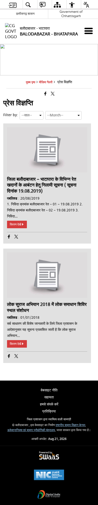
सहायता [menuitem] (49, 397)
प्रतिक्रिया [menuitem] (49, 411)
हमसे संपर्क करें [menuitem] (49, 404)
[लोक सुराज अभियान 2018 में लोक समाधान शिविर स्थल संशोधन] (47, 296)
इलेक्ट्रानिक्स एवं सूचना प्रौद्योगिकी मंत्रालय (31, 430)
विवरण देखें (15, 224)
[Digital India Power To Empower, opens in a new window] (49, 495)
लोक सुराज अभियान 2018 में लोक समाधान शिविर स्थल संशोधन (47, 307)
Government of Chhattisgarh (71, 13)
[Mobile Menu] (88, 30)
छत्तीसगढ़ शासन (25, 13)
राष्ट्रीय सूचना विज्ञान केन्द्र (70, 425)
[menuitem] (12, 4)
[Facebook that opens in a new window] (45, 94)
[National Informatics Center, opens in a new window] (49, 475)
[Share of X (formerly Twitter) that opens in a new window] (53, 94)
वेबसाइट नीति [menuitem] (49, 390)
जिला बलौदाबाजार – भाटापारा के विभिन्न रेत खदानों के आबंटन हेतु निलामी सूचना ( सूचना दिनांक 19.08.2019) (41, 185)
